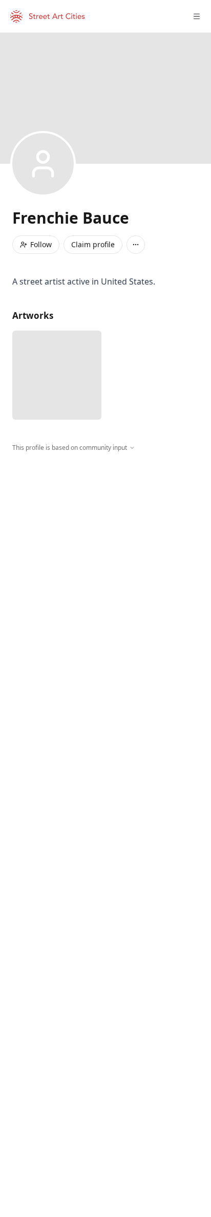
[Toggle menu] (196, 16)
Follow (41, 244)
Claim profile (93, 244)
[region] (105, 546)
